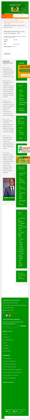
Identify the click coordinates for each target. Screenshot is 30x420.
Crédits (22, 411)
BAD (20, 260)
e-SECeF (21, 63)
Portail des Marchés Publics (21, 234)
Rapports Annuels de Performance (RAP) (13, 22)
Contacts (20, 413)
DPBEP (20, 138)
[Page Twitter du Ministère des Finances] (7, 315)
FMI (20, 262)
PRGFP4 (21, 128)
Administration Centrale (22, 174)
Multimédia (6, 348)
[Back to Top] (2, 417)
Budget (16, 20)
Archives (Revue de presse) (9, 366)
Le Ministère (6, 337)
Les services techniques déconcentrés (22, 180)
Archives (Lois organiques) (9, 378)
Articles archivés (7, 358)
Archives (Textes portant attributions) (12, 372)
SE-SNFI (21, 248)
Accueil (11, 20)
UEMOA (21, 258)
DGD (20, 241)
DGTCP (21, 242)
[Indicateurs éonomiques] (21, 160)
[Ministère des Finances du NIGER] (15, 9)
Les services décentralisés (22, 187)
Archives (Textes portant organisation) (12, 369)
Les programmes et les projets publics (22, 195)
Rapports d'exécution (21, 99)
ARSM (20, 244)
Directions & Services (8, 339)
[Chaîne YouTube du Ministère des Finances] (10, 315)
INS (20, 230)
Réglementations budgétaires (22, 103)
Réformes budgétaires (22, 109)
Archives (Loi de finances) (9, 361)
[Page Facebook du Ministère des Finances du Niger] (4, 315)
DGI (20, 237)
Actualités (5, 345)
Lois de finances (21, 90)
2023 (5, 23)
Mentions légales (12, 413)
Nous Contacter (7, 351)
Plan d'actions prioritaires (21, 132)
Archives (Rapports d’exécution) (10, 375)
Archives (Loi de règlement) (9, 364)
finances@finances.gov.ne (11, 312)
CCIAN (20, 246)
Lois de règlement (21, 95)
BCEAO (21, 257)
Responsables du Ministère (22, 202)
